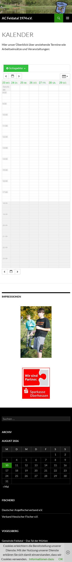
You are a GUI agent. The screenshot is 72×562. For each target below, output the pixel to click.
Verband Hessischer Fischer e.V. (20, 516)
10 (6, 465)
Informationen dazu (41, 559)
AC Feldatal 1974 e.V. (17, 18)
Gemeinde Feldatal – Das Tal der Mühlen (25, 540)
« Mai (6, 486)
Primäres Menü (67, 18)
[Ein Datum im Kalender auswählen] (12, 76)
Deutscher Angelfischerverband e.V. (22, 510)
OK (61, 559)
